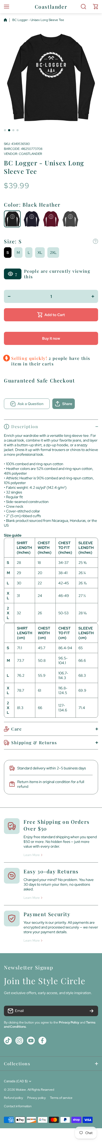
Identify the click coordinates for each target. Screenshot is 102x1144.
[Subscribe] (91, 1011)
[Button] (95, 241)
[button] (95, 6)
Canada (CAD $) (16, 1081)
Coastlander (30, 154)
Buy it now (51, 338)
